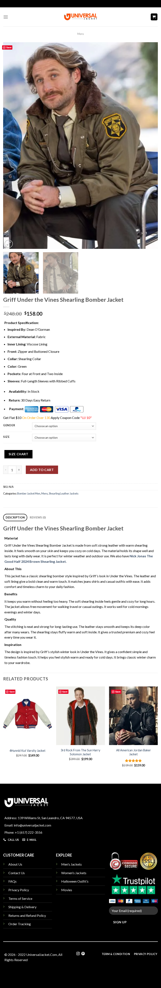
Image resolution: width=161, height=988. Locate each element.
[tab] (15, 517)
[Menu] (5, 17)
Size (6, 437)
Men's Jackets (71, 864)
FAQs (12, 881)
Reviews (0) (38, 517)
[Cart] (154, 16)
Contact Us (16, 873)
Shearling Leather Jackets (63, 493)
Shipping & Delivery (22, 907)
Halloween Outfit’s (74, 881)
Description (15, 517)
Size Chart (19, 454)
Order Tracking (19, 924)
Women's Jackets (73, 873)
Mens (80, 33)
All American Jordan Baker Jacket (133, 752)
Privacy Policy (18, 890)
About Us (15, 864)
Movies (66, 890)
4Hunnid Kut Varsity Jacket (27, 750)
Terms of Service (20, 898)
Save (9, 47)
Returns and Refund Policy (27, 915)
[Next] (149, 145)
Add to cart (42, 470)
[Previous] (11, 145)
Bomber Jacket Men (28, 493)
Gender (9, 425)
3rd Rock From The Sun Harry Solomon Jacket (80, 752)
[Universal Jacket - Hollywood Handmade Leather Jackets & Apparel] (80, 16)
